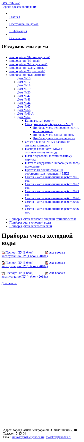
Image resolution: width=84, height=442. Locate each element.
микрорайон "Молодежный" (28, 64)
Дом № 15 (23, 78)
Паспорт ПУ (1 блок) (19, 252)
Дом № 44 (23, 103)
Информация (18, 31)
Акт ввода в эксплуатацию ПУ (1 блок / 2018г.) (33, 254)
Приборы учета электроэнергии (54, 138)
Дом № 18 (23, 85)
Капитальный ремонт (39, 120)
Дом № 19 (23, 89)
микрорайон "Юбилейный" (27, 74)
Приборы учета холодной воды (53, 134)
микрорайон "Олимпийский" (29, 67)
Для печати (9, 283)
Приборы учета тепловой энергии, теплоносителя (42, 219)
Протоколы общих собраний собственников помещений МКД (47, 171)
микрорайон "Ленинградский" (29, 57)
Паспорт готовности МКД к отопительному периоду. (44, 150)
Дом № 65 (23, 106)
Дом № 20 (23, 92)
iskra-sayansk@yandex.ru (28, 437)
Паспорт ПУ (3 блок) (19, 262)
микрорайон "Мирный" (25, 60)
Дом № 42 (23, 96)
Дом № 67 (23, 117)
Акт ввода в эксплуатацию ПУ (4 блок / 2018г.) (33, 274)
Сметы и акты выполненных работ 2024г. (52, 198)
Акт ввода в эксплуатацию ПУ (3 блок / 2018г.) (33, 264)
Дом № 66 (23, 110)
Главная (14, 17)
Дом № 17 (23, 81)
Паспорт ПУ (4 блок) (19, 272)
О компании (17, 38)
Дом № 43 (23, 99)
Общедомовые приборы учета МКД (49, 124)
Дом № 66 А (25, 113)
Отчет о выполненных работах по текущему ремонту (47, 143)
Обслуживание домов (23, 24)
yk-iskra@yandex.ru (58, 437)
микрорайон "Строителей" (27, 71)
